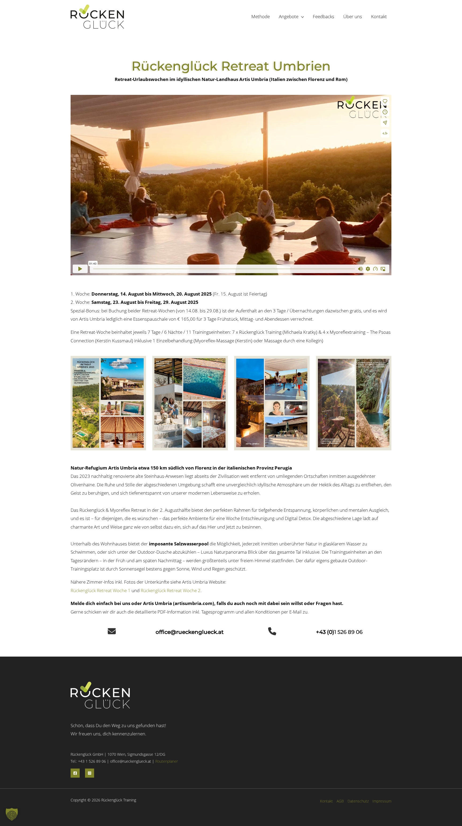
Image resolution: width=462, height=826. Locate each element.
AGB (340, 801)
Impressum (381, 801)
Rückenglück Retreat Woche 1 (100, 590)
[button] (301, 16)
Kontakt (326, 801)
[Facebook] (75, 773)
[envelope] (111, 631)
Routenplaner (166, 761)
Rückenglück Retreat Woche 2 (171, 590)
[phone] (272, 631)
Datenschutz (358, 801)
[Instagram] (89, 773)
